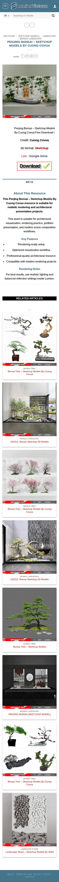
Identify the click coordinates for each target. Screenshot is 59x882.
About (10, 874)
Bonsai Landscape (31, 39)
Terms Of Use (24, 874)
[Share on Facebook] (23, 56)
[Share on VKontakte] (36, 56)
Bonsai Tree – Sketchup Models (29, 647)
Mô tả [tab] (29, 182)
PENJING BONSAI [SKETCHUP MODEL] (30, 714)
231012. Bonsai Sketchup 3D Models (29, 442)
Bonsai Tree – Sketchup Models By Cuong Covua (29, 373)
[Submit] (53, 15)
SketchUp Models (28, 36)
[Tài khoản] (55, 6)
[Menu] (5, 6)
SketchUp (9, 36)
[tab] (29, 187)
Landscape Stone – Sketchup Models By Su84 (30, 852)
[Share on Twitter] (27, 56)
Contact (30, 877)
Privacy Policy (42, 874)
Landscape (49, 36)
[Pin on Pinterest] (31, 56)
